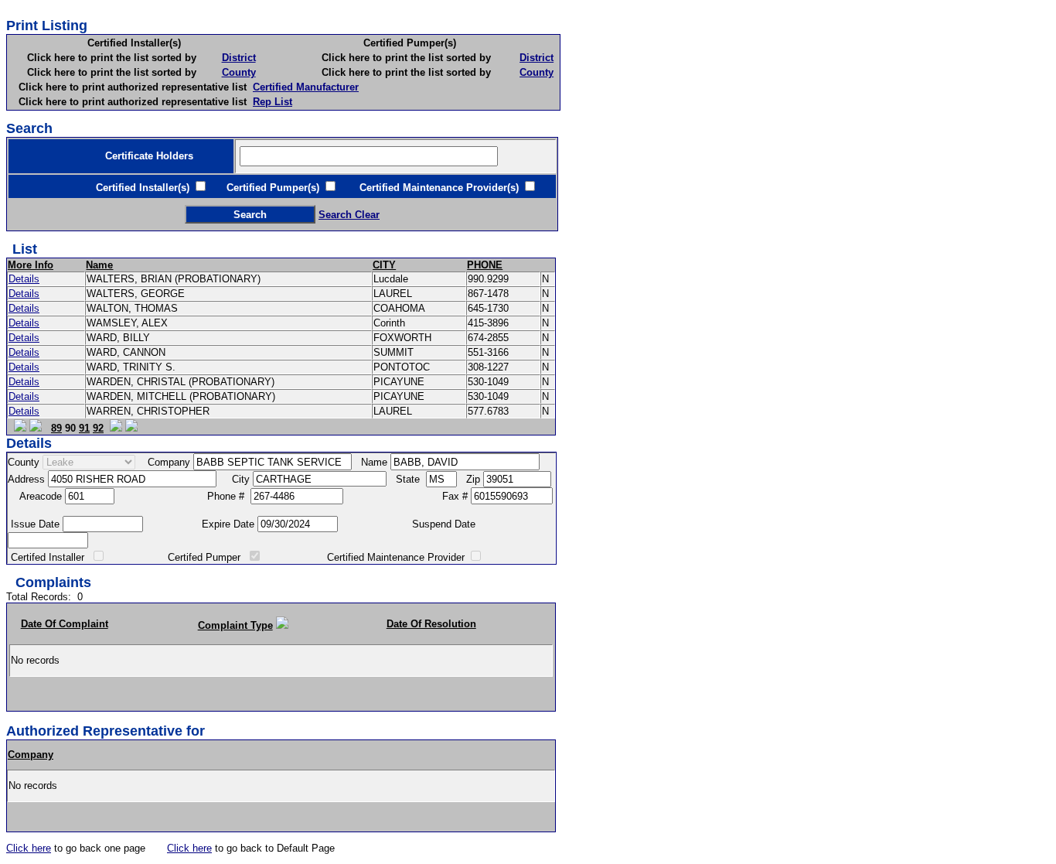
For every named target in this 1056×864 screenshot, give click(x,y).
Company (30, 754)
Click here (28, 848)
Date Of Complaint (64, 624)
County (239, 72)
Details (24, 279)
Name (99, 265)
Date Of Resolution (431, 624)
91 (84, 428)
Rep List (272, 102)
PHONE (484, 265)
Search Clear (349, 214)
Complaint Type (235, 625)
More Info (30, 265)
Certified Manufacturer (306, 87)
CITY (384, 265)
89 (56, 428)
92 (98, 428)
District (239, 57)
